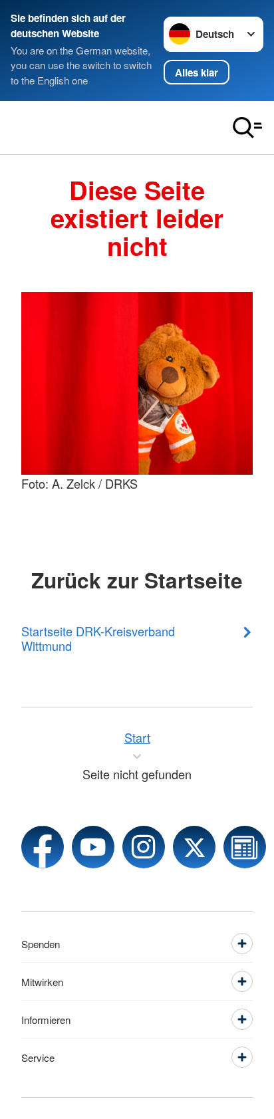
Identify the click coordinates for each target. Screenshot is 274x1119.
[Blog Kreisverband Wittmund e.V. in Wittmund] (244, 847)
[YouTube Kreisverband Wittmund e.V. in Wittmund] (93, 847)
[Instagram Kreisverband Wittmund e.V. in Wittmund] (143, 847)
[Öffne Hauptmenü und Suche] (247, 128)
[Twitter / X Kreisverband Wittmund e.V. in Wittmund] (194, 847)
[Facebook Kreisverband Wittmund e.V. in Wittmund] (42, 847)
